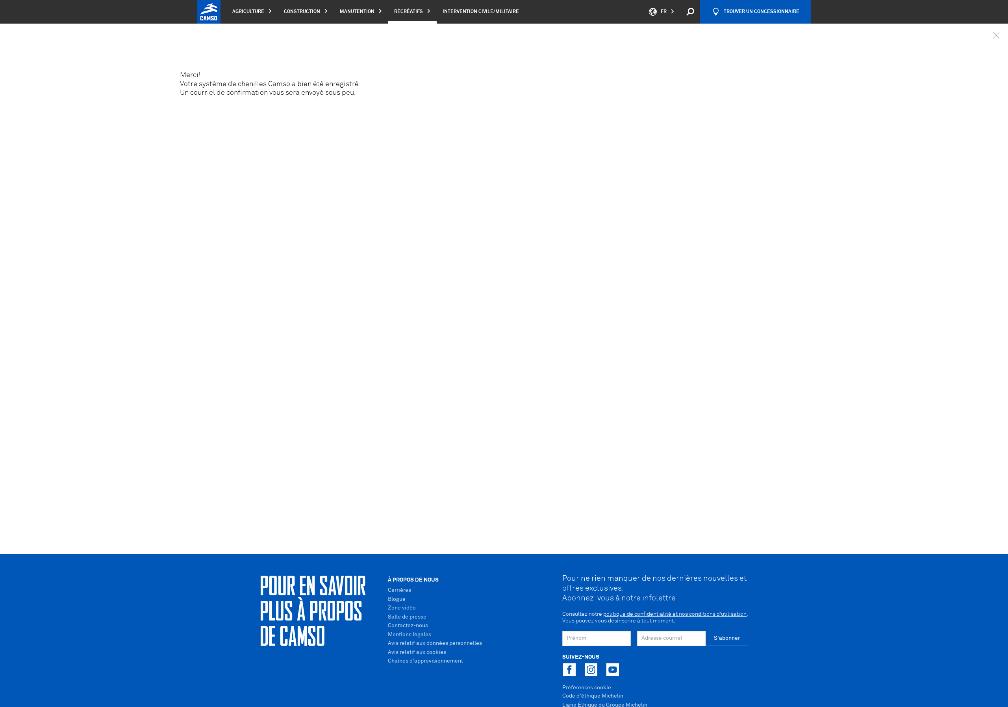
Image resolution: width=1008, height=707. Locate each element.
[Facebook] (569, 669)
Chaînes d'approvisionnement (425, 661)
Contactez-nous (408, 625)
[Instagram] (591, 669)
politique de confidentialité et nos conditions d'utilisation (675, 614)
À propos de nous (413, 580)
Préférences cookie (586, 687)
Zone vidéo (402, 608)
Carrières (399, 590)
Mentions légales (409, 634)
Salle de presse (407, 617)
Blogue (397, 599)
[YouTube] (612, 669)
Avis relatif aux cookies (417, 652)
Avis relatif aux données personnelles (435, 643)
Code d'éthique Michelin (592, 696)
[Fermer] (996, 35)
